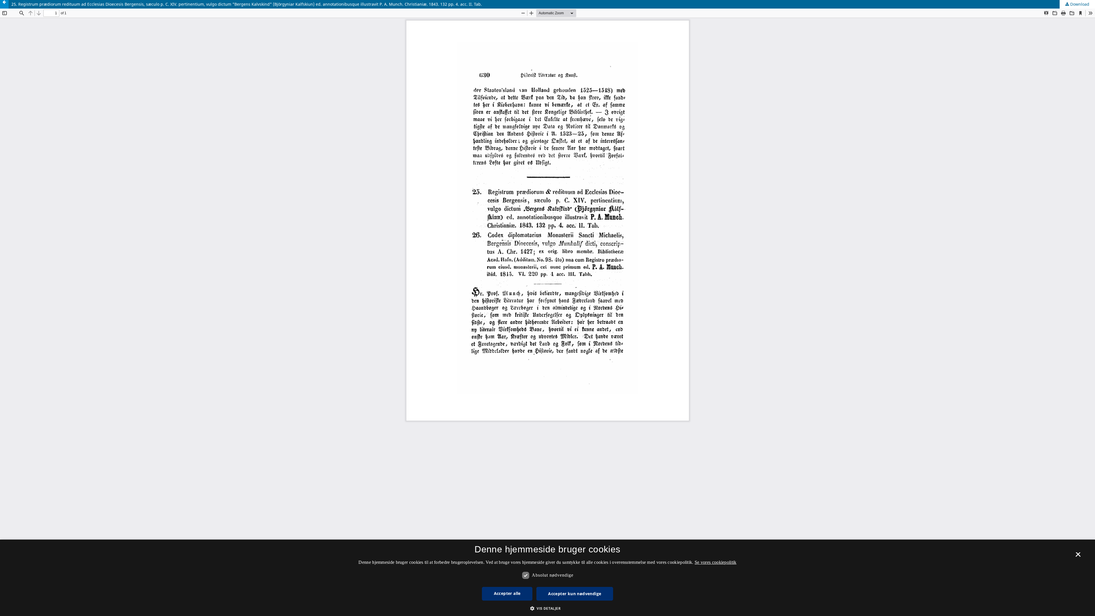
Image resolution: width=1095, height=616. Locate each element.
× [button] (1078, 556)
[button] (547, 608)
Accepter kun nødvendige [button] (574, 593)
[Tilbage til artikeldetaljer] (4, 4)
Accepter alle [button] (507, 593)
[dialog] (547, 578)
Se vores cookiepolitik (716, 562)
